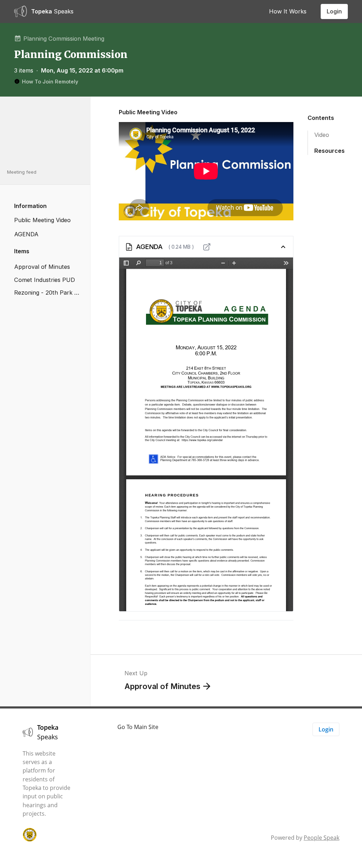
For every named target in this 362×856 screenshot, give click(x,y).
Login (334, 11)
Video (321, 134)
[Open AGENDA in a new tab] (207, 247)
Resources (329, 150)
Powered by (305, 837)
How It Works (287, 11)
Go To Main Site (137, 727)
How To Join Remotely (50, 82)
